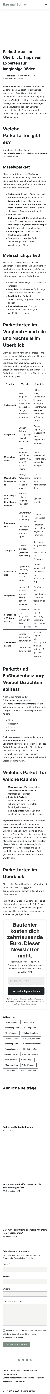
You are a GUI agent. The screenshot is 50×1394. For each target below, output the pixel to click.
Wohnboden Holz (29, 1070)
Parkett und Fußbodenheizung (18, 1127)
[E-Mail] (31, 1360)
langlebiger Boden (31, 1038)
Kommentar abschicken (16, 1344)
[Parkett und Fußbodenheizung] (25, 1108)
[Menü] (46, 4)
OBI (26, 887)
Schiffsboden (28, 1065)
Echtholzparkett (11, 1028)
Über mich (15, 1371)
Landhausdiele (11, 1038)
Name (6, 1264)
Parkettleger (27, 1060)
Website (6, 1289)
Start (5, 1371)
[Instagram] (19, 1360)
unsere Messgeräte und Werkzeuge (18, 1378)
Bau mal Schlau (15, 4)
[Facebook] (23, 1360)
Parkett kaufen (30, 1049)
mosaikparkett (11, 1049)
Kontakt (40, 1378)
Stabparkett (10, 1070)
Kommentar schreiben (13, 1301)
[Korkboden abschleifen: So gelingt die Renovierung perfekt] (25, 1158)
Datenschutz (21, 1381)
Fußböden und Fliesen (13, 79)
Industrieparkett (30, 1033)
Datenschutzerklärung (28, 1004)
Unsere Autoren (30, 1371)
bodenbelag (28, 1022)
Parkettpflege (11, 1065)
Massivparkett (11, 1044)
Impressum (7, 1381)
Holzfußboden (11, 1033)
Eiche (10, 720)
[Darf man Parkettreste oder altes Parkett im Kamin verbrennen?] (25, 1211)
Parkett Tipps (11, 1054)
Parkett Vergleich (30, 1054)
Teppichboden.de (11, 891)
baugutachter (11, 1022)
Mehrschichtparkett (32, 1044)
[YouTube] (27, 1360)
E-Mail (6, 1276)
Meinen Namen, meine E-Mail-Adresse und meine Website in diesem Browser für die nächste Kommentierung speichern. (24, 1333)
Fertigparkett (30, 1028)
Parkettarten (10, 1060)
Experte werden (10, 1374)
